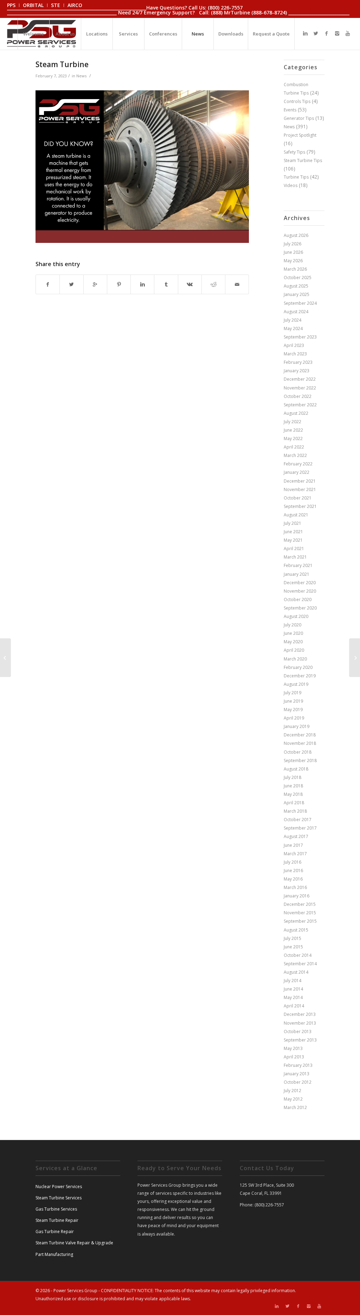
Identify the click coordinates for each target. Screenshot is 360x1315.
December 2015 (300, 904)
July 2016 (292, 862)
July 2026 (292, 244)
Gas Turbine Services (56, 1209)
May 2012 (293, 1099)
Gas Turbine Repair (55, 1232)
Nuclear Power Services (59, 1187)
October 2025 (297, 278)
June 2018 (293, 786)
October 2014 (297, 955)
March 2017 (295, 854)
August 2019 (296, 684)
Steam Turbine (62, 64)
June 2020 (293, 633)
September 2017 (300, 828)
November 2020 (300, 591)
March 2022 (295, 455)
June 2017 (293, 845)
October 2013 (297, 1031)
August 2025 (296, 286)
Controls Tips (297, 101)
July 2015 (292, 938)
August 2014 (296, 972)
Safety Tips (294, 152)
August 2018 (296, 769)
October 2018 (297, 752)
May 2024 (293, 328)
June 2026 (293, 252)
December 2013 (300, 1014)
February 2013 (298, 1065)
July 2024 (292, 320)
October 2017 (297, 820)
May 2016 (293, 879)
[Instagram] (337, 33)
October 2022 (297, 396)
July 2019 (292, 693)
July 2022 (292, 422)
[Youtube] (347, 33)
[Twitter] (316, 33)
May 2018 (293, 794)
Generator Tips (299, 118)
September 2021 (300, 506)
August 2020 (296, 616)
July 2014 (292, 981)
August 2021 (296, 515)
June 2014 (293, 989)
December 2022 (300, 379)
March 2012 (295, 1107)
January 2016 (296, 896)
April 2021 (294, 549)
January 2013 (296, 1074)
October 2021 (297, 498)
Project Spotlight (300, 135)
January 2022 (296, 472)
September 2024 (300, 303)
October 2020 (297, 599)
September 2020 (300, 608)
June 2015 (293, 947)
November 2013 (300, 1023)
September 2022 (300, 405)
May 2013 (293, 1048)
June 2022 (293, 430)
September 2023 (300, 337)
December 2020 (300, 583)
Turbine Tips (296, 177)
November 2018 (300, 743)
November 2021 (300, 489)
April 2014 (294, 1006)
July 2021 (292, 523)
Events (290, 110)
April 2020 (294, 650)
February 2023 (298, 362)
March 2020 (295, 659)
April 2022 (294, 447)
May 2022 (293, 438)
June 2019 (293, 701)
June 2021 (293, 532)
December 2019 (300, 676)
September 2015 (300, 921)
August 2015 (296, 930)
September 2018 (300, 760)
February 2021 (298, 565)
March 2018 (295, 811)
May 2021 (293, 540)
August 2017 (296, 836)
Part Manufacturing (54, 1254)
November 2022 (300, 388)
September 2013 (300, 1040)
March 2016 (295, 887)
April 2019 (294, 718)
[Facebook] (326, 33)
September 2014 (300, 964)
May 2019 (293, 710)
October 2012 (297, 1082)
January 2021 (296, 574)
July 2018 (292, 777)
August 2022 (296, 413)
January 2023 (296, 371)
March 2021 (295, 557)
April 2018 (294, 803)
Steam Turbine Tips (303, 160)
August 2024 (296, 312)
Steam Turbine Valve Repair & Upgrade (74, 1243)
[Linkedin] (305, 33)
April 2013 (294, 1057)
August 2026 (296, 235)
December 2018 (300, 735)
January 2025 (296, 294)
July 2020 (292, 625)
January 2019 (296, 726)
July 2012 (292, 1091)
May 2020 (293, 642)
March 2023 (295, 354)
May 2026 (293, 261)
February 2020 (298, 667)
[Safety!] (5, 657)
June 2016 (293, 871)
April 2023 (294, 345)
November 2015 (300, 913)
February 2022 (298, 464)
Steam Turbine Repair (57, 1220)
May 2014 (293, 997)
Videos (290, 185)
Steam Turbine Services (59, 1198)
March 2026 (295, 269)
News (81, 75)
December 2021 (300, 481)
